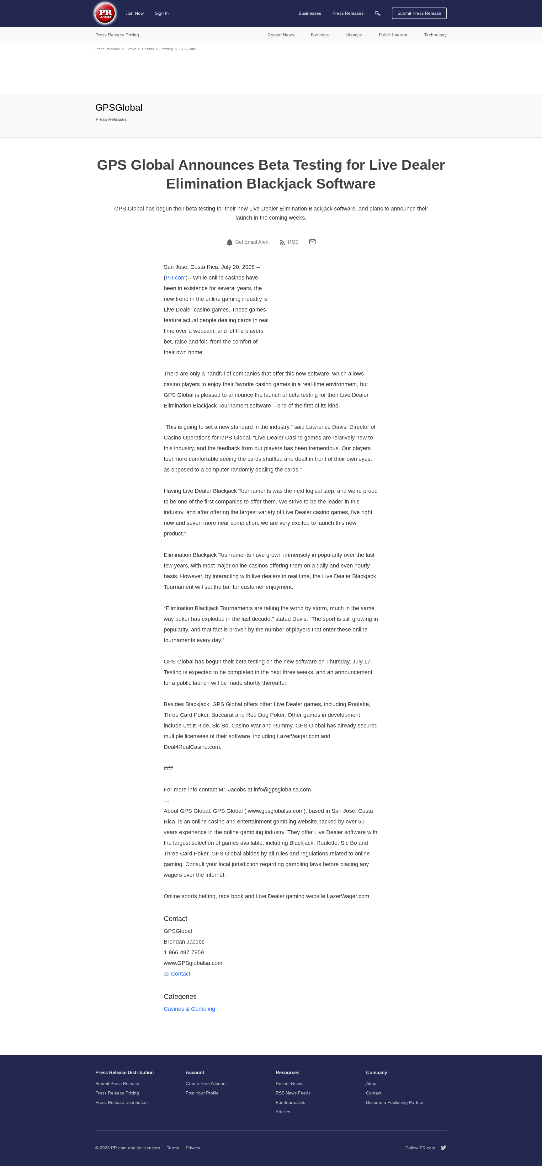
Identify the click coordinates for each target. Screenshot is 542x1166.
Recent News (289, 1083)
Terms (173, 1148)
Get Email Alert (251, 242)
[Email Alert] (230, 242)
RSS (293, 242)
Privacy (193, 1148)
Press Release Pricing (117, 1092)
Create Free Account (206, 1083)
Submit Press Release (419, 13)
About (372, 1083)
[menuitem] (377, 13)
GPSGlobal (187, 49)
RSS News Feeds (293, 1092)
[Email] (312, 242)
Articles (283, 1111)
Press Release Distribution (121, 1102)
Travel (131, 49)
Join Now (134, 13)
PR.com (176, 277)
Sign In (162, 13)
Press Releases (107, 49)
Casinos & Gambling (157, 49)
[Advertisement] (271, 72)
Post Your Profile (202, 1092)
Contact (180, 974)
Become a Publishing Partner (395, 1102)
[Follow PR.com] (441, 1147)
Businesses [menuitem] (310, 13)
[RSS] (283, 242)
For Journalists (290, 1102)
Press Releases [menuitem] (348, 13)
